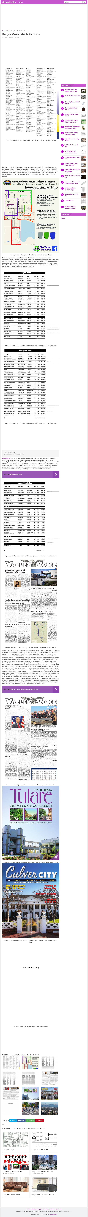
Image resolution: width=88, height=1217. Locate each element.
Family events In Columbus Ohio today (42, 1172)
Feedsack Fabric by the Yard (72, 96)
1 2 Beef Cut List (69, 200)
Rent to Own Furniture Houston (11, 1194)
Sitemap (28, 1209)
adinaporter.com (6, 458)
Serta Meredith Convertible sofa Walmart (43, 1194)
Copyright (39, 1209)
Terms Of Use (46, 1209)
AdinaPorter (9, 2)
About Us (52, 1209)
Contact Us (33, 1209)
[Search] (84, 2)
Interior (20, 2)
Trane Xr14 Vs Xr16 (8, 1149)
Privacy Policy (58, 1209)
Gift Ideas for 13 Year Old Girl (40, 1149)
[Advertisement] (44, 18)
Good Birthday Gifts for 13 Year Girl (12, 1172)
